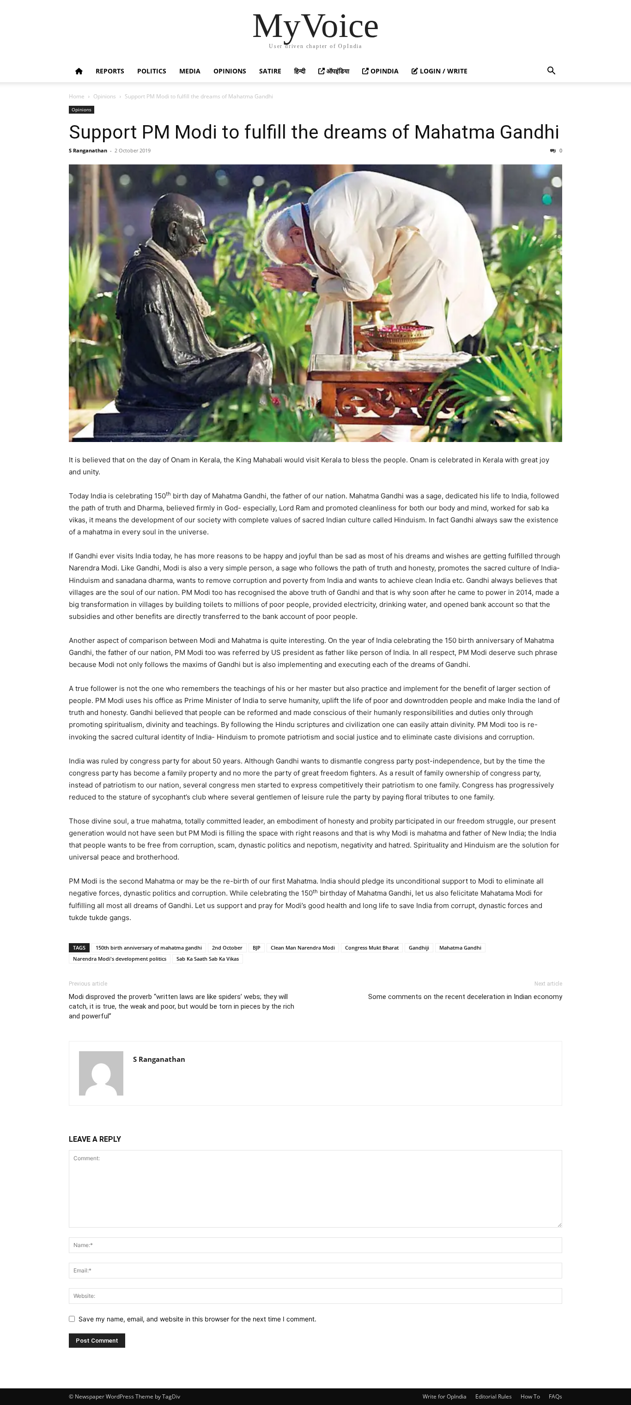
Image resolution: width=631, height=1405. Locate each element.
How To (530, 1396)
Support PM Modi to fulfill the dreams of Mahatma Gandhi (314, 132)
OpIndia (384, 71)
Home (77, 96)
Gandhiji (419, 947)
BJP (257, 947)
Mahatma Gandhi (460, 947)
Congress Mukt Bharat (372, 947)
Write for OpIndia (445, 1396)
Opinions (229, 71)
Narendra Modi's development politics (119, 958)
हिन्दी (299, 71)
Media (189, 71)
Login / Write (442, 71)
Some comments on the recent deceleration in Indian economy (465, 997)
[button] (551, 71)
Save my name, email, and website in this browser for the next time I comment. (197, 1319)
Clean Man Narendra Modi (303, 947)
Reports (110, 71)
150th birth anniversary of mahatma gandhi (149, 947)
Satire (270, 71)
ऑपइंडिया (337, 71)
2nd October (227, 947)
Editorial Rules (493, 1396)
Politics (151, 71)
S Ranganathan (88, 150)
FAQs (555, 1396)
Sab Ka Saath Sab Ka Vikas (207, 958)
